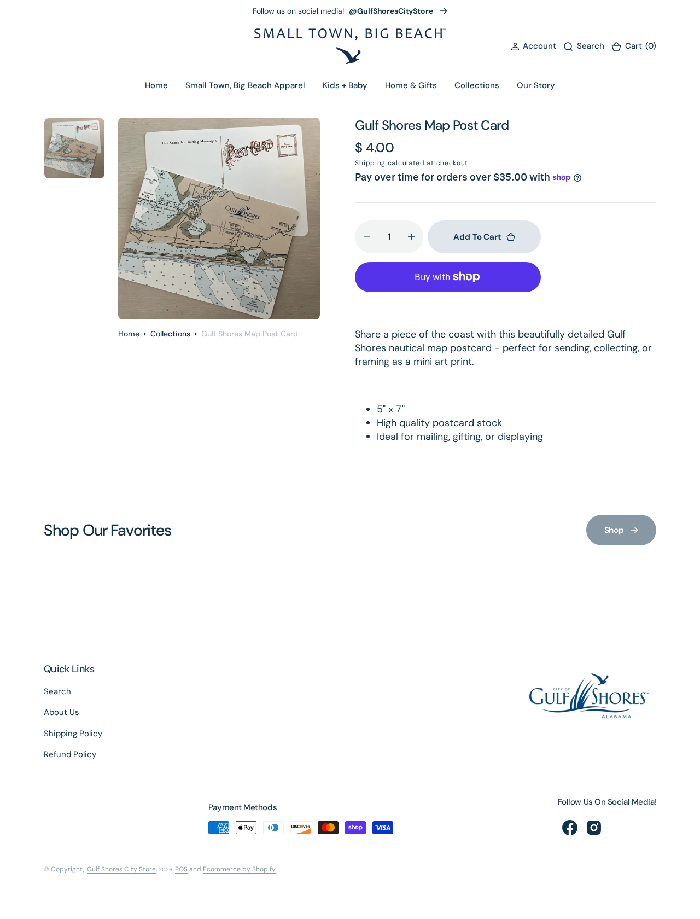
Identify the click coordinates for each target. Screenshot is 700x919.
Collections (170, 334)
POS (181, 869)
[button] (533, 46)
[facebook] (570, 828)
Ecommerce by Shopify (239, 869)
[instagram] (594, 828)
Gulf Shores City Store (121, 869)
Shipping (370, 163)
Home (128, 334)
